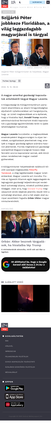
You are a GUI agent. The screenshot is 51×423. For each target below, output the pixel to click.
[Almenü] (13, 2)
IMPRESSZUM (10, 351)
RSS (6, 341)
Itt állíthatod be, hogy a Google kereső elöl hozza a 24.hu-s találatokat (28, 264)
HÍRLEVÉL (9, 346)
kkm (31, 7)
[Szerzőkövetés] (19, 81)
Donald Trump (35, 188)
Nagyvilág (8, 12)
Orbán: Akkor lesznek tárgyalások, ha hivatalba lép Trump (23, 243)
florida (39, 7)
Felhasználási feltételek (16, 356)
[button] (48, 7)
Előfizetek (37, 2)
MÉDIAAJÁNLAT (11, 372)
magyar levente (19, 7)
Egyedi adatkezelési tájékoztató (20, 362)
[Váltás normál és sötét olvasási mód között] (20, 2)
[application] (25, 298)
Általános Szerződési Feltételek (20, 367)
